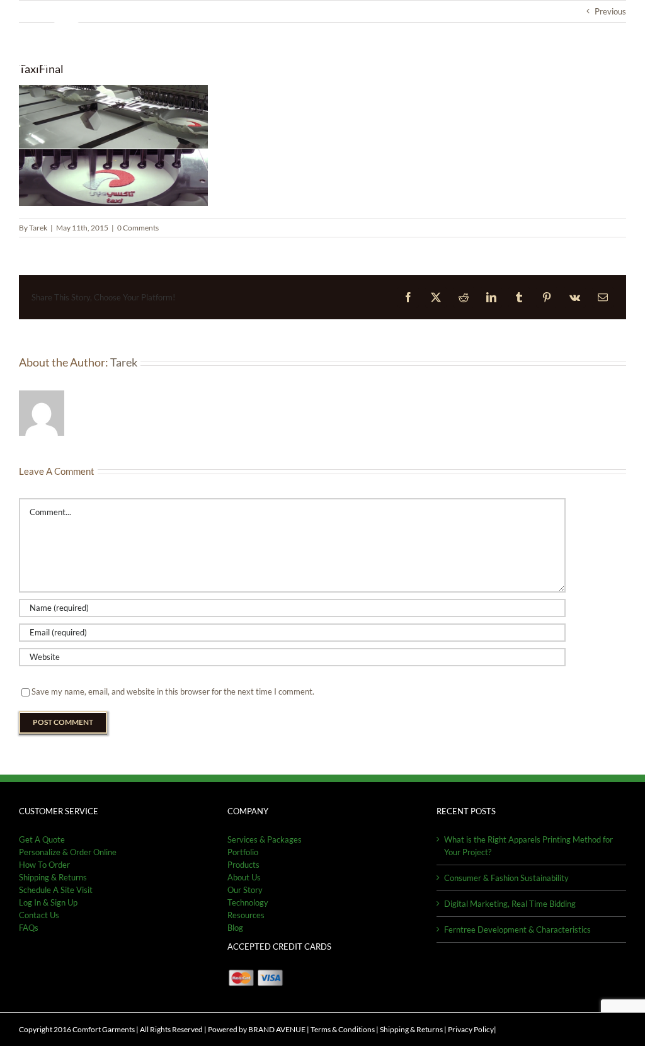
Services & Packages (264, 839)
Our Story (245, 890)
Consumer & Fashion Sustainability (506, 878)
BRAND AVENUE (276, 1029)
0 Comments (138, 227)
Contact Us (39, 915)
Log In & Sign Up (48, 902)
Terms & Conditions (343, 1029)
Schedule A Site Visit (56, 890)
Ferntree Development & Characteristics (517, 929)
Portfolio (242, 852)
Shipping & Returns (411, 1029)
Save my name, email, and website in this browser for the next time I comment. (172, 691)
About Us (244, 877)
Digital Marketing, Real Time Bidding (510, 904)
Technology (247, 902)
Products (243, 865)
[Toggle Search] (582, 49)
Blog (235, 928)
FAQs (28, 928)
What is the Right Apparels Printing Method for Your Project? (528, 845)
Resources (246, 915)
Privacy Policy (471, 1029)
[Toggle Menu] (617, 49)
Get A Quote (42, 839)
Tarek (38, 227)
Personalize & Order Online (68, 852)
